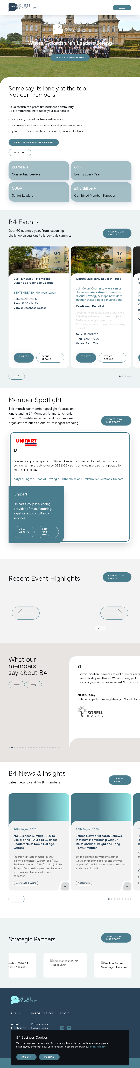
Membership (18, 1028)
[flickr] (69, 1028)
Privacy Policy (39, 1024)
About (15, 1024)
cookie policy (98, 1046)
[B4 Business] (22, 7)
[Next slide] (17, 376)
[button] (120, 376)
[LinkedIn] (62, 1028)
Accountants (84, 883)
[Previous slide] (17, 684)
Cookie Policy (39, 1028)
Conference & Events (26, 883)
